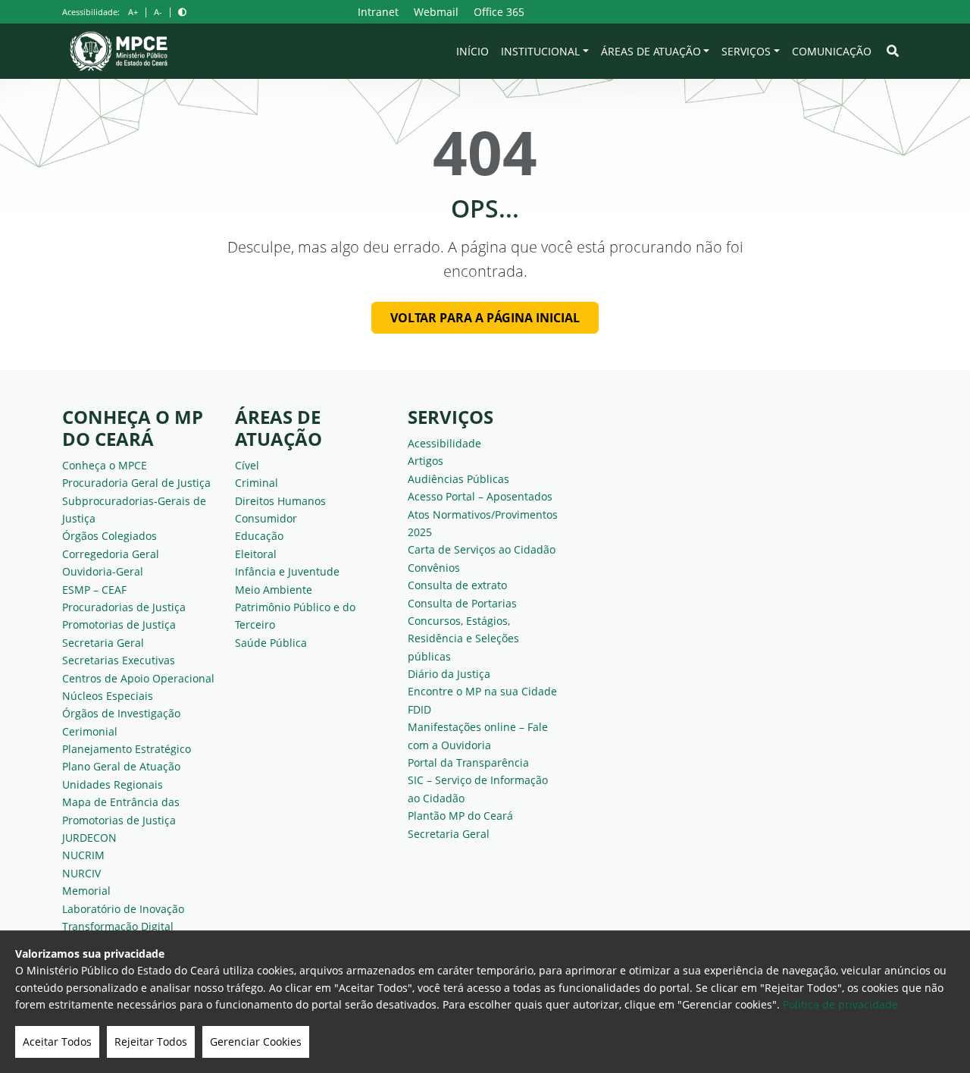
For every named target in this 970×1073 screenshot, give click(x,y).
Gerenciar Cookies (256, 1041)
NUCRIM (83, 855)
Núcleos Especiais (107, 696)
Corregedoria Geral (110, 554)
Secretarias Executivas (118, 660)
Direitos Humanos (280, 501)
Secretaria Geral (103, 642)
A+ (133, 11)
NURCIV (81, 873)
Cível (247, 465)
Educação (259, 536)
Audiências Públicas (458, 479)
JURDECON (89, 837)
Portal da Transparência (468, 762)
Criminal (256, 482)
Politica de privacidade (840, 1004)
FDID (419, 709)
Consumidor (266, 518)
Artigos (425, 460)
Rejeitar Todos (150, 1041)
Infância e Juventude (287, 571)
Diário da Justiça (449, 674)
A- (158, 11)
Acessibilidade (444, 443)
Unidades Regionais (112, 784)
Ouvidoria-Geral (102, 571)
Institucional (540, 51)
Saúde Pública (271, 642)
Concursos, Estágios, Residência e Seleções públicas (463, 638)
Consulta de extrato (457, 585)
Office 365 (499, 12)
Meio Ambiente (273, 589)
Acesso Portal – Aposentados (480, 496)
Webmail (436, 12)
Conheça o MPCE (104, 465)
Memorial (86, 890)
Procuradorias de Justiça (124, 607)
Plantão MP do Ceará (460, 815)
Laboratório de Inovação (123, 909)
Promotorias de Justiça (119, 624)
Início (472, 51)
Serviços (746, 51)
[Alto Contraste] (182, 11)
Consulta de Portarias (462, 603)
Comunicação (831, 51)
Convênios (434, 567)
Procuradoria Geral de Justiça (136, 482)
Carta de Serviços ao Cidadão (481, 549)
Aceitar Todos (57, 1041)
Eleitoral (256, 554)
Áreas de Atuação (651, 51)
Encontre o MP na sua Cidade (482, 691)
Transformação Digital (118, 926)
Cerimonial (89, 731)
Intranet (378, 12)
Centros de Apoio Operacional (138, 678)
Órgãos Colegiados (109, 536)
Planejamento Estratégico (126, 749)
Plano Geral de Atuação (121, 766)
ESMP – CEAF (94, 589)
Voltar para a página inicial (485, 317)
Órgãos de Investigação (121, 713)
